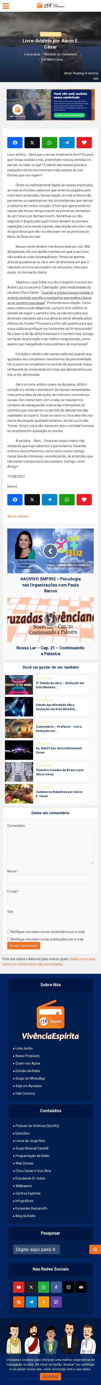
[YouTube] (18, 1287)
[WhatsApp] (43, 1287)
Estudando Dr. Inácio (30, 1178)
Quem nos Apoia (28, 1063)
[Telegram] (31, 1302)
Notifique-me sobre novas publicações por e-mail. (47, 939)
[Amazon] (43, 1302)
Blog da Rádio (26, 1216)
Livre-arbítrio (19, 516)
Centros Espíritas (28, 1193)
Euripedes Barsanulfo (31, 1208)
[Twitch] (56, 1302)
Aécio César (55, 59)
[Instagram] (68, 1287)
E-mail (13, 891)
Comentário (16, 826)
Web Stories (24, 1163)
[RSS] (18, 1302)
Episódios (23, 1133)
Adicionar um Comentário (60, 54)
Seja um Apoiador (29, 1086)
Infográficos (24, 1201)
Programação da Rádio (33, 1156)
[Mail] (81, 1287)
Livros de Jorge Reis (30, 1141)
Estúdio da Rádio (28, 1071)
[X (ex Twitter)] (31, 1287)
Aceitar (50, 1376)
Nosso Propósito (28, 1056)
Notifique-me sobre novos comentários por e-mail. (48, 932)
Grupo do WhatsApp (30, 1078)
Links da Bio (24, 1048)
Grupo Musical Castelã (32, 1148)
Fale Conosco (25, 1093)
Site (10, 911)
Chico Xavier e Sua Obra (33, 1171)
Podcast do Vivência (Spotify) (37, 1126)
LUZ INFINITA (50, 34)
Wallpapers (24, 1186)
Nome (13, 871)
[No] (86, 1369)
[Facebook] (56, 1287)
